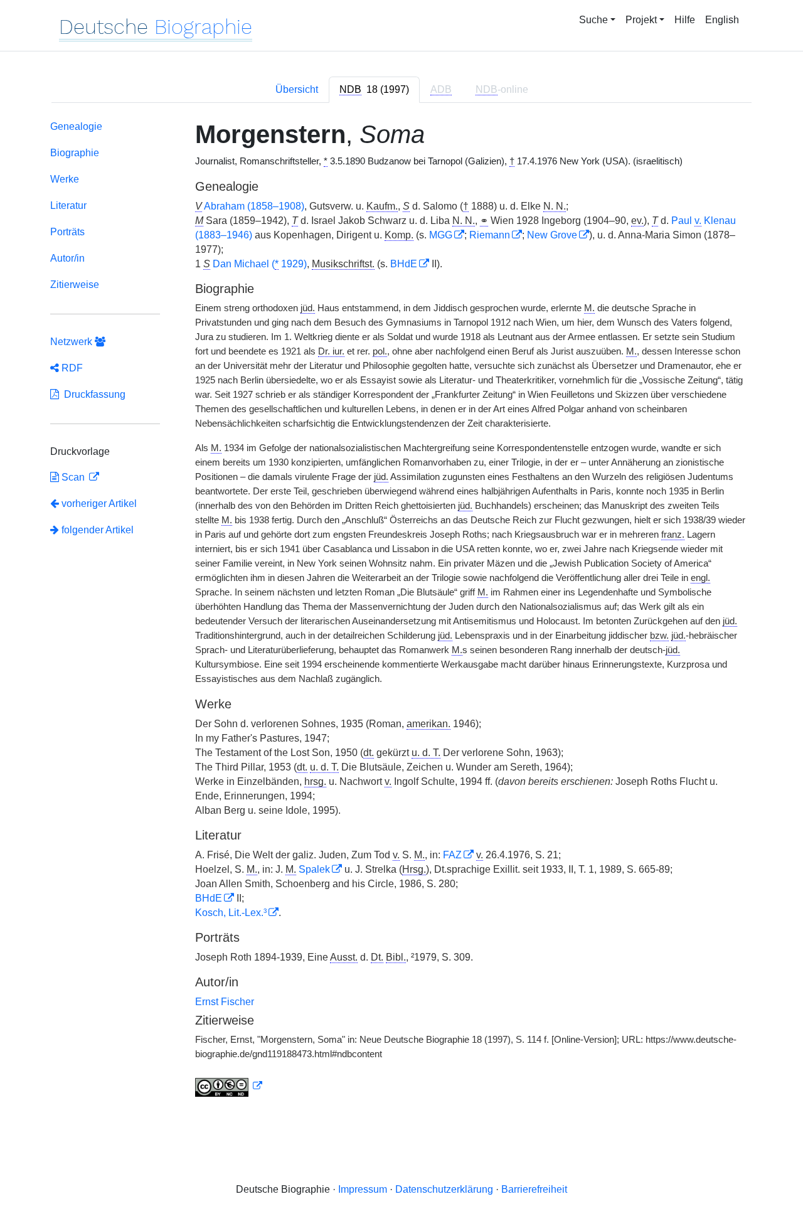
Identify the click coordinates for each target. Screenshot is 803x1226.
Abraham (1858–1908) (254, 206)
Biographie (74, 152)
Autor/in (67, 258)
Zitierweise (74, 284)
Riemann (489, 235)
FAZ (452, 855)
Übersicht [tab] (296, 89)
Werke (64, 179)
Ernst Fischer (224, 1001)
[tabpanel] (401, 611)
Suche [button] (593, 19)
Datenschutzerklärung (444, 1189)
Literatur (68, 205)
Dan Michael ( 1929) (260, 264)
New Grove (552, 235)
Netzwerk (72, 341)
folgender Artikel (96, 530)
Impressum (362, 1189)
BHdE (403, 264)
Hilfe (684, 19)
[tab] (374, 90)
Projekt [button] (641, 19)
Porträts (67, 232)
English (722, 19)
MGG (440, 235)
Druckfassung (92, 394)
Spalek (314, 869)
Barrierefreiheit (534, 1189)
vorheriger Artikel (99, 503)
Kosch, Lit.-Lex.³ (231, 912)
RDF (71, 368)
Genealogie (76, 126)
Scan (73, 477)
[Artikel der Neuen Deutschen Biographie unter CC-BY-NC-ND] (229, 1086)
